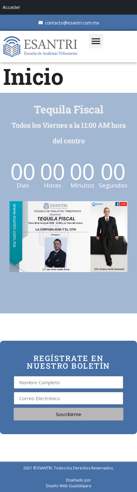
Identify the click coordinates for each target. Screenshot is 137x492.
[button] (96, 41)
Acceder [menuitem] (11, 7)
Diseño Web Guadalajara (68, 486)
